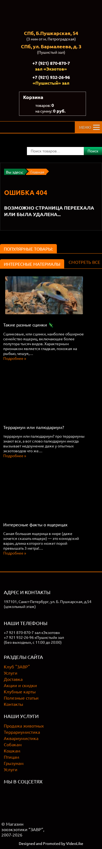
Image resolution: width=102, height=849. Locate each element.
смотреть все (84, 262)
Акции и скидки (20, 685)
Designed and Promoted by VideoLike (51, 843)
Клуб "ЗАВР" (17, 666)
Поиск (93, 151)
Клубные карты (20, 691)
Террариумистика (22, 732)
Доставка (13, 679)
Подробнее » (14, 358)
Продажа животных (24, 725)
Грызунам (14, 763)
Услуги (10, 672)
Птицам (11, 757)
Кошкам (12, 750)
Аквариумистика (21, 738)
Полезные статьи (21, 697)
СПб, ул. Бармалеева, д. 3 (51, 46)
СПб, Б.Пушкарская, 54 (51, 33)
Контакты (13, 704)
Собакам (13, 744)
